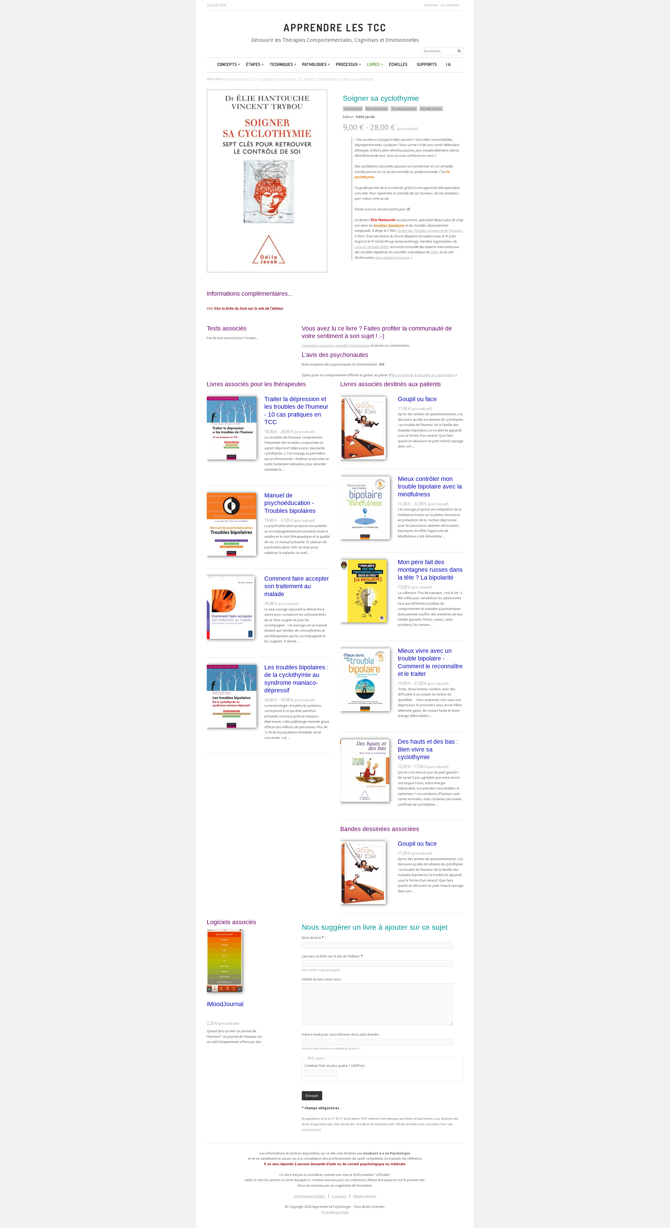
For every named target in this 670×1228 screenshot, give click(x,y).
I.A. (448, 64)
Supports (427, 64)
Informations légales (309, 1196)
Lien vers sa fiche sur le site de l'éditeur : (333, 956)
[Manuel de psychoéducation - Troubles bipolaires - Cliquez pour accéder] (231, 555)
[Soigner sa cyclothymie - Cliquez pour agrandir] (267, 271)
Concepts (227, 64)
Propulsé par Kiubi (335, 1212)
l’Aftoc (434, 252)
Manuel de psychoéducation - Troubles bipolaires (290, 503)
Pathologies (314, 64)
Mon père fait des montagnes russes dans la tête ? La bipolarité (430, 570)
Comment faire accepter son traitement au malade (296, 586)
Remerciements (364, 1196)
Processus (347, 64)
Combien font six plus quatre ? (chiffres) (335, 1066)
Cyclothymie (352, 109)
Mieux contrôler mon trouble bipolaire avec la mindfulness (430, 486)
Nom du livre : (313, 938)
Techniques (281, 64)
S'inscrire (431, 5)
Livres (373, 64)
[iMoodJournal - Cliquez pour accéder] (224, 991)
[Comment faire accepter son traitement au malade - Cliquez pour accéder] (230, 638)
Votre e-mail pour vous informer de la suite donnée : (341, 1034)
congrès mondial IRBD (371, 247)
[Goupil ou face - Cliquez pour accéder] (363, 458)
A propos (339, 1196)
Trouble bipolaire (404, 109)
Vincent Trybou (431, 109)
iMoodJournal (225, 1004)
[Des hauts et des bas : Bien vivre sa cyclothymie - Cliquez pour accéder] (364, 801)
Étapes (253, 64)
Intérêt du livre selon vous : (322, 979)
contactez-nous (311, 1129)
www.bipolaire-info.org (392, 258)
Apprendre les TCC (334, 27)
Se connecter (450, 5)
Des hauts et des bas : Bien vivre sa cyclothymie (428, 749)
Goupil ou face (417, 399)
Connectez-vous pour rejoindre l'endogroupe (336, 345)
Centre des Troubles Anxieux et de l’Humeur (429, 231)
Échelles (398, 64)
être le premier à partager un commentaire (423, 375)
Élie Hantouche (376, 109)
